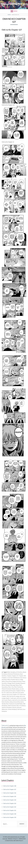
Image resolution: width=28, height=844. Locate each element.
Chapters (4, 677)
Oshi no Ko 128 (10, 692)
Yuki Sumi (19, 709)
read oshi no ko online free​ (19, 700)
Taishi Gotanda (12, 705)
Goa (21, 677)
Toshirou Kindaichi (7, 707)
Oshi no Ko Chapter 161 (9, 810)
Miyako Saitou (15, 689)
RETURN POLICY (18, 840)
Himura (17, 679)
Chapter (9, 675)
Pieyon (10, 700)
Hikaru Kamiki (11, 679)
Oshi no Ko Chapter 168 (9, 786)
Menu (15, 11)
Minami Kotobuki (6, 689)
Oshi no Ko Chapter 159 (9, 817)
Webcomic (4, 709)
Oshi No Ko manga (14, 696)
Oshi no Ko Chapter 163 (9, 803)
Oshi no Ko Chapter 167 (9, 789)
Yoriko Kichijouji (12, 709)
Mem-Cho (11, 687)
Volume (14, 707)
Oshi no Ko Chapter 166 (9, 793)
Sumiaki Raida (18, 703)
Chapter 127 (15, 675)
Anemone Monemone (13, 674)
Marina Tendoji (16, 683)
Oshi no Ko (5, 725)
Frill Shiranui (16, 677)
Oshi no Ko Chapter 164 (9, 800)
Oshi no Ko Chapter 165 (9, 796)
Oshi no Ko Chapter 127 (12, 694)
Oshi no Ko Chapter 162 (9, 807)
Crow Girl (9, 677)
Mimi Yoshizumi (18, 687)
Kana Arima (9, 681)
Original (18, 690)
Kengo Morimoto (17, 681)
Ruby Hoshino (5, 702)
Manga (9, 683)
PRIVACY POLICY (13, 838)
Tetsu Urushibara (21, 705)
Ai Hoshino (19, 672)
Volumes (19, 707)
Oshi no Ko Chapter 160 (9, 814)
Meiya (17, 685)
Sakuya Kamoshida (15, 702)
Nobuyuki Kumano (10, 690)
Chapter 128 (22, 675)
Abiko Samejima (11, 672)
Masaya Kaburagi (10, 685)
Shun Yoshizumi (10, 703)
